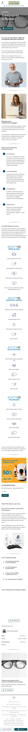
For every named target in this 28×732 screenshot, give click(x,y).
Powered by (9, 714)
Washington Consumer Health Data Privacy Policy (13, 723)
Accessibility (18, 718)
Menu (2, 3)
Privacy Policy (19, 721)
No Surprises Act (19, 720)
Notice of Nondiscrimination (9, 720)
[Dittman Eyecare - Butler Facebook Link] (14, 697)
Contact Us (12, 718)
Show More (22, 635)
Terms (5, 491)
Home (7, 718)
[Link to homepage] (14, 2)
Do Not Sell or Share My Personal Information (14, 725)
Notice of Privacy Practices (9, 721)
